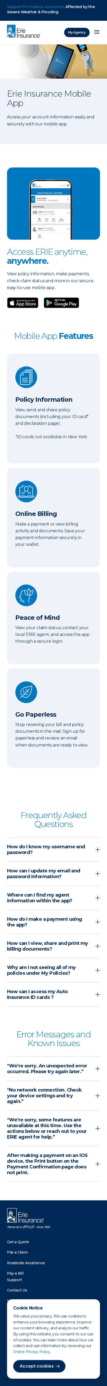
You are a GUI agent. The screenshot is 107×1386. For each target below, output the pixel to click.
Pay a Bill (15, 1273)
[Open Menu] (97, 32)
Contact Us (17, 1290)
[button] (53, 849)
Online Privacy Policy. (32, 1351)
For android (25, 302)
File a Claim (17, 1252)
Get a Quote (18, 1242)
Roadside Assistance (26, 1263)
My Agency (77, 32)
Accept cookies (37, 1366)
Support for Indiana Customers (35, 6)
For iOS (61, 302)
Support (14, 1279)
